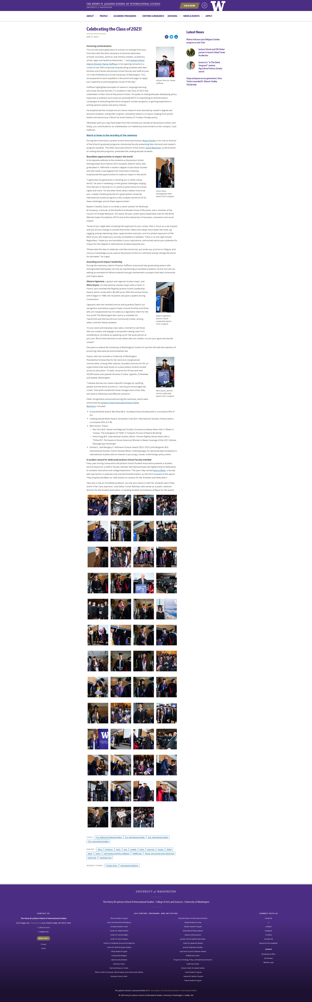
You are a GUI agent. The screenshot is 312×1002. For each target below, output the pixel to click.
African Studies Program (119, 918)
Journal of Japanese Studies (193, 947)
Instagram (268, 931)
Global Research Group (192, 922)
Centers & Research (153, 15)
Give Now (189, 5)
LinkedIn (176, 37)
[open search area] (204, 5)
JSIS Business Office (268, 954)
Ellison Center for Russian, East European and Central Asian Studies (119, 972)
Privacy (43, 944)
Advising (172, 15)
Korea (98, 853)
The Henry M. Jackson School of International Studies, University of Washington (124, 6)
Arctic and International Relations (119, 922)
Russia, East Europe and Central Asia (159, 853)
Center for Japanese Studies (193, 943)
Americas (109, 849)
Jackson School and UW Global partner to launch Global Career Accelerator (212, 52)
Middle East (137, 853)
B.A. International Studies (135, 837)
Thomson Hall (35, 923)
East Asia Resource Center (119, 968)
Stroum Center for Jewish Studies (193, 968)
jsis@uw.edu (44, 932)
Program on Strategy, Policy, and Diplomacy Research (193, 960)
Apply (209, 15)
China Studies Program (119, 951)
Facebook (166, 37)
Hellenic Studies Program (193, 927)
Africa (100, 849)
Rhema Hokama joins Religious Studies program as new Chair (203, 41)
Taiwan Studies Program (193, 980)
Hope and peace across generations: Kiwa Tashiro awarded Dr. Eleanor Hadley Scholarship (204, 81)
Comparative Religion (119, 956)
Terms (43, 948)
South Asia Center (192, 964)
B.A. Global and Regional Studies (109, 837)
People (103, 15)
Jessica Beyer (159, 470)
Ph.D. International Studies (98, 841)
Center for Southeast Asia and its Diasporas (119, 943)
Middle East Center (193, 956)
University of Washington (218, 5)
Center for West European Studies (119, 947)
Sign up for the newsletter (268, 943)
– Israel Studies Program (193, 972)
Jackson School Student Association (193, 939)
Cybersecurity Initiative (119, 960)
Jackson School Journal (193, 935)
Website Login (268, 962)
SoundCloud (268, 939)
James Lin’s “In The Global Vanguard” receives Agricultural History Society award (210, 67)
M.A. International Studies (158, 837)
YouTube (268, 935)
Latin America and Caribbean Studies (193, 951)
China (142, 849)
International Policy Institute (193, 931)
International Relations (129, 865)
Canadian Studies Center (119, 927)
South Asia (92, 857)
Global (169, 849)
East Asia (150, 849)
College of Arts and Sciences (169, 901)
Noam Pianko (149, 140)
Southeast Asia (105, 857)
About (90, 15)
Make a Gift (43, 938)
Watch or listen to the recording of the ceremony (112, 135)
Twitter (171, 37)
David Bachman (153, 147)
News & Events (191, 15)
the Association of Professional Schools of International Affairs (172, 990)
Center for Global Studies (119, 931)
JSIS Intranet (268, 958)
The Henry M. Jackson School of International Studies (128, 901)
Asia (125, 849)
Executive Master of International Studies (192, 918)
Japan (90, 853)
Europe (160, 849)
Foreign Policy (111, 865)
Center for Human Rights (119, 935)
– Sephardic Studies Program (193, 976)
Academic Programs (124, 15)
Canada (133, 849)
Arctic (118, 849)
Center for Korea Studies (119, 939)
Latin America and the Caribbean (116, 853)
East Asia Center (119, 964)
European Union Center (119, 976)
